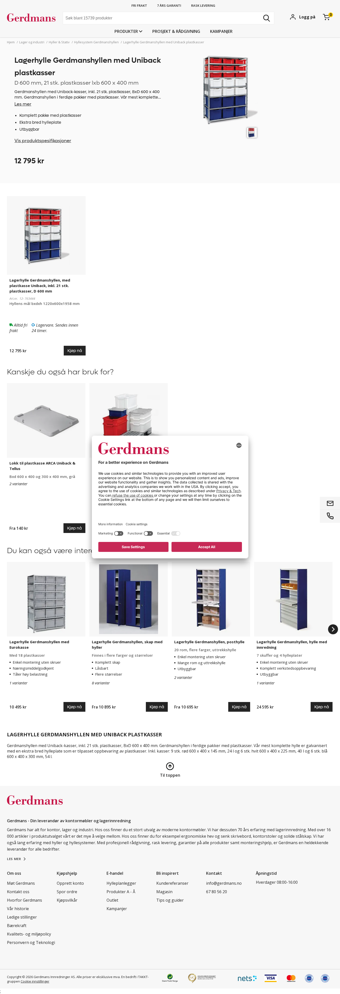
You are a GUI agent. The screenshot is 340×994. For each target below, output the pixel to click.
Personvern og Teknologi (31, 942)
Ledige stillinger (22, 917)
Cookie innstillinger (35, 981)
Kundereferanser (172, 883)
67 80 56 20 (216, 891)
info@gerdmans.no (224, 883)
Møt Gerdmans (21, 883)
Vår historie (18, 908)
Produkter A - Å (121, 891)
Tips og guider (170, 900)
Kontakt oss (18, 891)
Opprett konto (70, 883)
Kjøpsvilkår (67, 900)
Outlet (112, 900)
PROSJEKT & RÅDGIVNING (176, 31)
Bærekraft (16, 925)
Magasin (164, 891)
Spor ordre (67, 891)
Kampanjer (221, 31)
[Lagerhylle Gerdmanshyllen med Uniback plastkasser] (252, 133)
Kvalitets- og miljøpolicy (29, 934)
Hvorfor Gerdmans (24, 900)
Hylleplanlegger (121, 883)
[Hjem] (33, 18)
